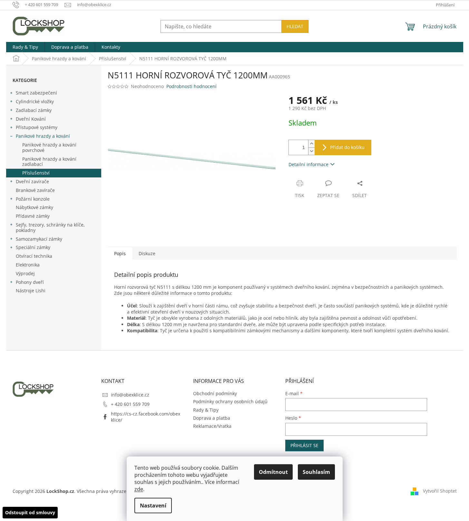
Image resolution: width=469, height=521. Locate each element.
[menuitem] (25, 47)
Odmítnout (273, 472)
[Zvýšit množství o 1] (311, 143)
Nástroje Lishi (30, 290)
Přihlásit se (304, 445)
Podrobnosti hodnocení (191, 86)
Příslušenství (36, 173)
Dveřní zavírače (32, 181)
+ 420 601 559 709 (130, 404)
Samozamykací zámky (39, 239)
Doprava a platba (211, 418)
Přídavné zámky (33, 216)
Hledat (295, 26)
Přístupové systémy (36, 127)
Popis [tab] (120, 253)
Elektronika (28, 265)
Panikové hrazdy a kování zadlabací (49, 161)
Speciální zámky (33, 247)
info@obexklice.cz (130, 395)
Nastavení (153, 505)
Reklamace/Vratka (212, 426)
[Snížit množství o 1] (311, 151)
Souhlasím (316, 472)
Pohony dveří (30, 282)
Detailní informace (308, 164)
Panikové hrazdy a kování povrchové (49, 147)
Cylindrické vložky (35, 101)
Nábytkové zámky (34, 207)
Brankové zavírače (35, 190)
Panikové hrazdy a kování (43, 136)
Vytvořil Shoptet (440, 491)
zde (138, 489)
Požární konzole (33, 199)
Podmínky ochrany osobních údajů (230, 401)
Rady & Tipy (206, 410)
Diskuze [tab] (147, 253)
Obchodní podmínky (215, 393)
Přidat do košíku (347, 147)
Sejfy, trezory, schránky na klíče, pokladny (50, 227)
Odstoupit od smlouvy (30, 512)
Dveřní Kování (31, 119)
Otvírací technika (34, 256)
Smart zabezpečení (36, 93)
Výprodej (25, 273)
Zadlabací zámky (34, 110)
